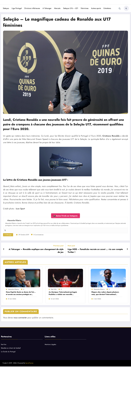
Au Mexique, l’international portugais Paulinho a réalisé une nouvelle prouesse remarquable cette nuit (63, 293)
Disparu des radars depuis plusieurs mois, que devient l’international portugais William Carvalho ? (105, 293)
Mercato (57, 8)
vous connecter (20, 317)
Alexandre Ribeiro (13, 289)
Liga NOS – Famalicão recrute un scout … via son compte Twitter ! (95, 251)
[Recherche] (119, 8)
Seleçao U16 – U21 (70, 8)
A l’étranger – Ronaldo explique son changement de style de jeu (36, 251)
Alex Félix (54, 289)
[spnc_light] (126, 8)
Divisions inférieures (32, 8)
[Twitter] (5, 230)
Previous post (58, 246)
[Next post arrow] (127, 249)
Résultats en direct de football (10, 348)
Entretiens (107, 8)
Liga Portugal (17, 8)
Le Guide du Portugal (8, 351)
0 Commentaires (38, 235)
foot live (3, 344)
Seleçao (6, 8)
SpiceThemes (29, 363)
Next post (71, 246)
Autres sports (96, 8)
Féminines (84, 8)
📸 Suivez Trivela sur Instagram (65, 216)
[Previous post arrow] (3, 249)
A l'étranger (8, 235)
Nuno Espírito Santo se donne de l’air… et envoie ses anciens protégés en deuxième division (21, 293)
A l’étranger (47, 8)
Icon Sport (20, 208)
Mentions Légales (50, 344)
